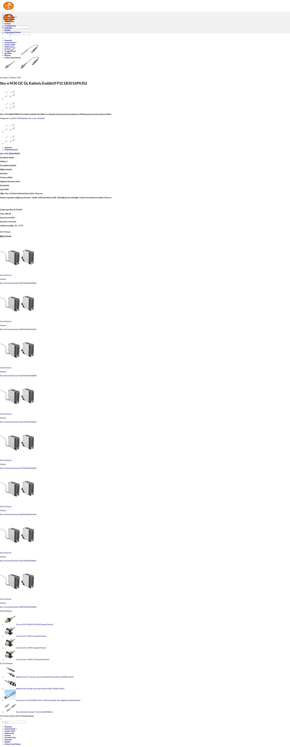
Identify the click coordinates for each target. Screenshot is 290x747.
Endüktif (12, 77)
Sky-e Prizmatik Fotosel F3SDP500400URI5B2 (18, 329)
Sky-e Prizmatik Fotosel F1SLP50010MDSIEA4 (18, 422)
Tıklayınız (38, 193)
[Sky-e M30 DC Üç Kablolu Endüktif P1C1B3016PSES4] (10, 98)
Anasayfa (8, 15)
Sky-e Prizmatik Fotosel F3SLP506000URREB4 (18, 283)
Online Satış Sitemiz (13, 32)
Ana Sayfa (4, 77)
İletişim (8, 30)
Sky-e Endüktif (39, 118)
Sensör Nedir (10, 19)
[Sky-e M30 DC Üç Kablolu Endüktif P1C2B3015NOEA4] (10, 110)
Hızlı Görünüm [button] (5, 275)
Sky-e (30, 118)
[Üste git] (1, 718)
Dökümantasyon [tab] (11, 149)
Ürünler (8, 23)
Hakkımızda (9, 21)
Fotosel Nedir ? (11, 17)
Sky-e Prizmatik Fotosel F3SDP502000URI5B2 (18, 514)
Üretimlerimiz (10, 26)
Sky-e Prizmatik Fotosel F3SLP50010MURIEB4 (18, 375)
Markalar (8, 28)
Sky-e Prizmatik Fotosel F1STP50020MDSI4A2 (18, 468)
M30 (19, 77)
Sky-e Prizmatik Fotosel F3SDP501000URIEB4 (18, 607)
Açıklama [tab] (8, 147)
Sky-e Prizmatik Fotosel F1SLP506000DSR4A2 (18, 561)
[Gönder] (5, 725)
